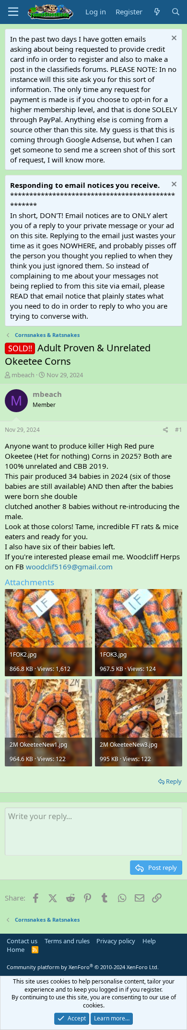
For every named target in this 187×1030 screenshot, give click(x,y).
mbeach (23, 374)
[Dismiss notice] (173, 39)
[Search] (175, 12)
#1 (178, 430)
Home (15, 949)
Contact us (22, 941)
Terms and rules (67, 941)
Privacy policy (115, 941)
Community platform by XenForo (83, 967)
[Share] (166, 430)
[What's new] (156, 12)
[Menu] (13, 12)
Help (149, 941)
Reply (174, 781)
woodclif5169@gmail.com (69, 566)
